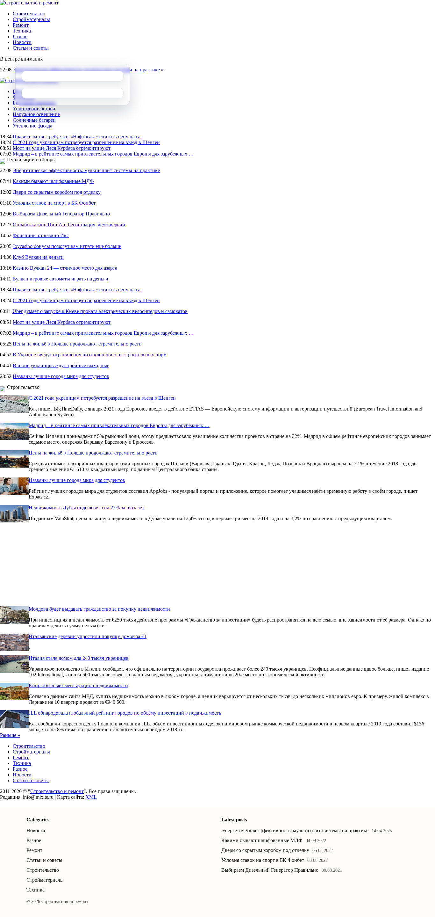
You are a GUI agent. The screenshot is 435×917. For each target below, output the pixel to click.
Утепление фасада (32, 125)
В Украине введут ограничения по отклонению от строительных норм (90, 354)
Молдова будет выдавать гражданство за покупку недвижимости (99, 609)
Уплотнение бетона (34, 108)
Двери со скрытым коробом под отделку (57, 192)
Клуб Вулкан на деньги (38, 257)
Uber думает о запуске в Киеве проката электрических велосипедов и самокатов (100, 311)
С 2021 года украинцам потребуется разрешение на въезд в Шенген (86, 142)
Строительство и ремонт (57, 791)
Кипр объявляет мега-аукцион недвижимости (78, 685)
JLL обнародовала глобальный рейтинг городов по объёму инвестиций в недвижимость (125, 713)
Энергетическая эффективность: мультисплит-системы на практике (86, 170)
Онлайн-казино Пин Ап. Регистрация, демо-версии (69, 224)
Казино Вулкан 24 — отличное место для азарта (65, 268)
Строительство (29, 13)
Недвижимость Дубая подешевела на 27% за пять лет (86, 507)
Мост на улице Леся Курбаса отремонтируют (62, 148)
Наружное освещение (36, 114)
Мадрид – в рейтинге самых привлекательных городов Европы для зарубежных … (103, 153)
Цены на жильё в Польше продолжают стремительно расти (77, 343)
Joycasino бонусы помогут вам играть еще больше (67, 246)
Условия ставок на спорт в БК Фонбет (54, 203)
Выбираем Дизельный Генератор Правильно (61, 213)
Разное (20, 36)
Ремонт (21, 25)
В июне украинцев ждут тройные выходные (61, 365)
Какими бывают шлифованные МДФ (53, 181)
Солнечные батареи (34, 120)
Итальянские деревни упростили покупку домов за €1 (87, 636)
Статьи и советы (31, 48)
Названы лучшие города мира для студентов (61, 376)
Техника (22, 30)
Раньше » (10, 735)
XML (91, 797)
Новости (22, 42)
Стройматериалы (31, 19)
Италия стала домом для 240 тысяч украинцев (79, 658)
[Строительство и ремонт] (29, 2)
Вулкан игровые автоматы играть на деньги (60, 278)
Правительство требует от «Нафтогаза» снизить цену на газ (77, 136)
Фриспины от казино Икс (41, 235)
